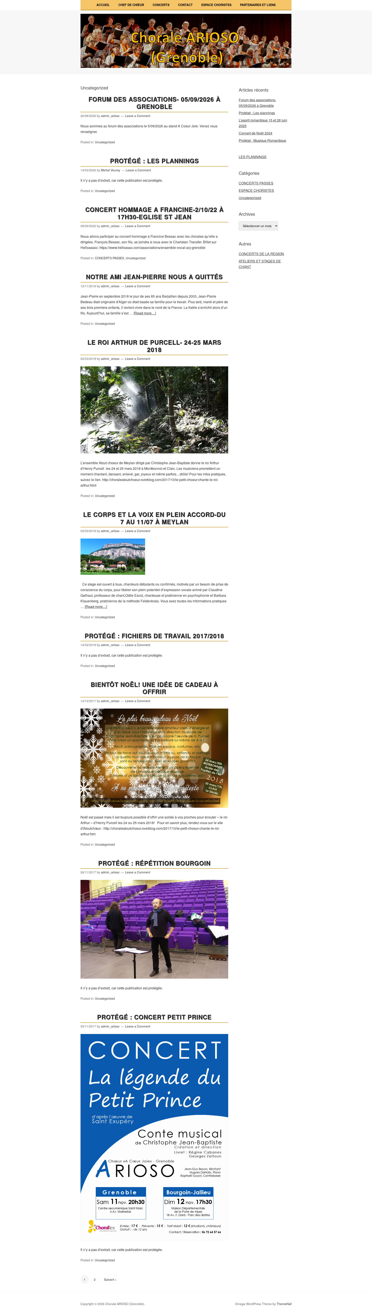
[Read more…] (145, 313)
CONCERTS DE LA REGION (261, 253)
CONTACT (185, 5)
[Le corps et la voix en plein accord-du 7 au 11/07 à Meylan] (113, 578)
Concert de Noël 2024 (255, 133)
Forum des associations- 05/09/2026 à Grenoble (154, 103)
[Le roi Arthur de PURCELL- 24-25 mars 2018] (154, 457)
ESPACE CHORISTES (216, 5)
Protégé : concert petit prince (154, 1016)
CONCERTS (161, 5)
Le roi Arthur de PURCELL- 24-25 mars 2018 (154, 346)
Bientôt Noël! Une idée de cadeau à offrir (154, 688)
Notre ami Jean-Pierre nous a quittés (154, 276)
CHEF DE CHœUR (131, 5)
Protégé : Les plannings (154, 160)
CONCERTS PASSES (109, 258)
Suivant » (110, 1279)
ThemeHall (284, 1304)
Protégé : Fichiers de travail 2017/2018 (154, 635)
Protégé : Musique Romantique (262, 140)
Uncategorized (105, 142)
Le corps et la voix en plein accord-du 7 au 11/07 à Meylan (154, 518)
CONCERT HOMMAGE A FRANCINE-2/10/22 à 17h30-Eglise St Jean (154, 213)
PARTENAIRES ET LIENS (258, 5)
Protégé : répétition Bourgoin (154, 863)
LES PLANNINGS (253, 156)
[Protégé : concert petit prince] (154, 1244)
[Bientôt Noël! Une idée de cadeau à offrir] (154, 811)
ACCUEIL (103, 5)
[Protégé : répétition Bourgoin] (154, 982)
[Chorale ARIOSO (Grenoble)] (186, 64)
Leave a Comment (137, 116)
